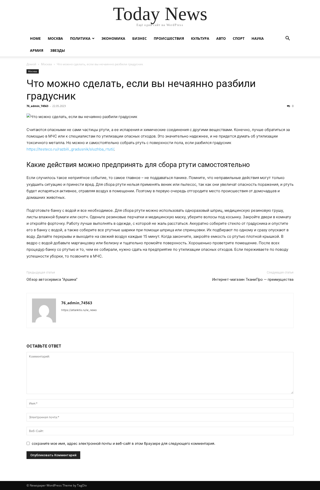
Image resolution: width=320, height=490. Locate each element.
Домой (31, 64)
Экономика (113, 38)
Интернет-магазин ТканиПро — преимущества (253, 279)
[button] (288, 38)
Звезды (57, 50)
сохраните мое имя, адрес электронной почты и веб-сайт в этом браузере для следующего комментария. (123, 443)
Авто (221, 38)
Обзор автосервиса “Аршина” (52, 279)
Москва (55, 38)
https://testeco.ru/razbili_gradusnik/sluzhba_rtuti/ (70, 149)
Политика (80, 38)
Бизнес (139, 38)
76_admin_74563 (37, 106)
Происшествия (169, 38)
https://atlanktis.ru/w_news (79, 310)
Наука (258, 38)
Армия (36, 50)
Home (35, 38)
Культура (200, 38)
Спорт (238, 38)
